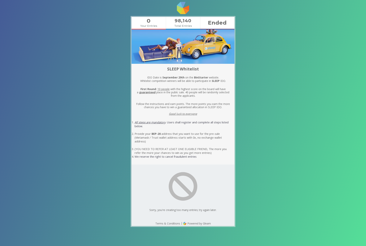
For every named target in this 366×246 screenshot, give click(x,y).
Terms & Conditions (167, 223)
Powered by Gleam (199, 223)
